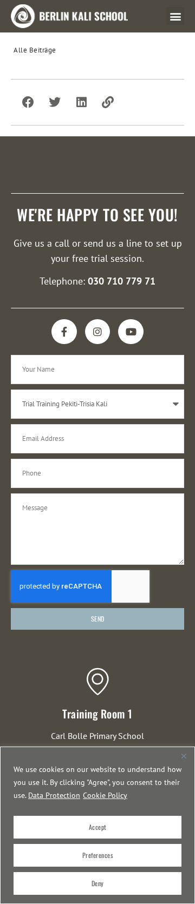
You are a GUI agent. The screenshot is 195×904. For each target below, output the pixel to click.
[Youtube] (131, 332)
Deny (98, 883)
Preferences (97, 855)
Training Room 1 (97, 713)
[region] (97, 825)
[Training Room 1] (97, 681)
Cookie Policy (105, 795)
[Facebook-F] (64, 332)
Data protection (54, 795)
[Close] (183, 755)
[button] (175, 16)
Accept (98, 827)
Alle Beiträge (35, 50)
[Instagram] (97, 332)
